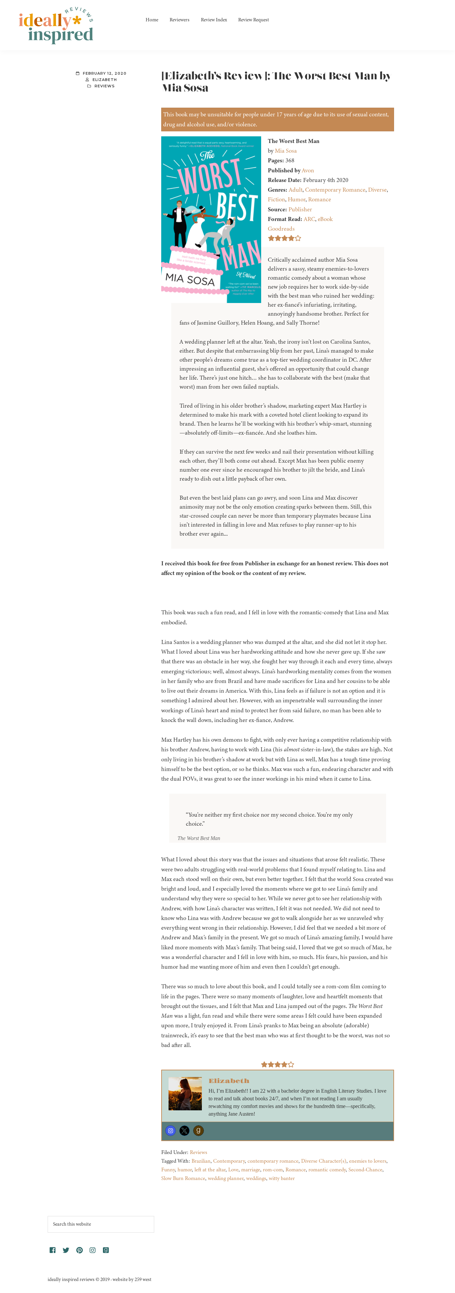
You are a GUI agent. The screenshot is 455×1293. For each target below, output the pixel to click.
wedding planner (225, 1178)
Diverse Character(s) (323, 1161)
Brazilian (201, 1161)
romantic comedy (327, 1169)
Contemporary (229, 1161)
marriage (250, 1169)
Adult (295, 190)
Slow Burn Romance (183, 1178)
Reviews (105, 86)
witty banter (282, 1178)
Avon (308, 170)
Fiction (276, 199)
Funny (168, 1169)
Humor (296, 199)
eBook (325, 219)
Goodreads (281, 229)
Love (233, 1169)
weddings (256, 1178)
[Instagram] (170, 1130)
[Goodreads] (198, 1130)
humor (185, 1169)
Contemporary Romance (335, 190)
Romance (319, 199)
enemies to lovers (367, 1161)
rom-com (273, 1169)
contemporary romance (272, 1161)
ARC (309, 219)
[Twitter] (184, 1130)
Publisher (300, 209)
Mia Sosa (286, 151)
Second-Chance (365, 1169)
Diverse (377, 190)
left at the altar (210, 1169)
